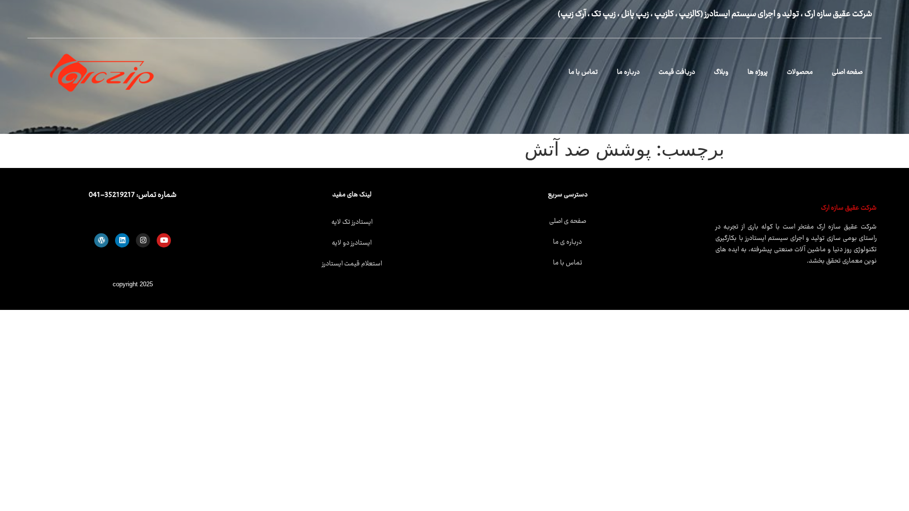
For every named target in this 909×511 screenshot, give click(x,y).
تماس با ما (583, 72)
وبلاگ (721, 72)
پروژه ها (758, 72)
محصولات (800, 72)
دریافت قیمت (677, 72)
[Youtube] (164, 240)
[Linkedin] (122, 240)
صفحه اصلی (847, 72)
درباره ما (628, 72)
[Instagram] (143, 240)
